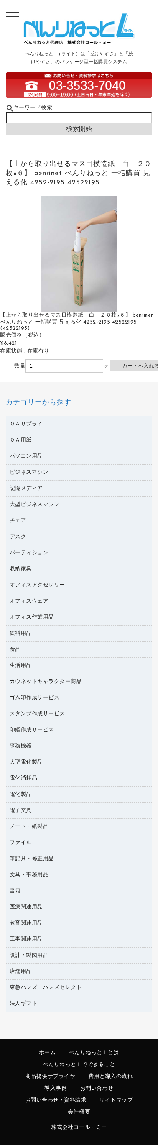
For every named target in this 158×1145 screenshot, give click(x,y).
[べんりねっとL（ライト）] (79, 43)
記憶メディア (26, 488)
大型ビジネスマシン (35, 505)
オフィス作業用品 (32, 617)
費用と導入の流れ (110, 1076)
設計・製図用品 (29, 955)
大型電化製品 (26, 762)
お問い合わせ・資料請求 (56, 1100)
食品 (15, 649)
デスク (18, 537)
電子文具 (21, 810)
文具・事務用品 (29, 875)
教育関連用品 (26, 923)
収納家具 (21, 569)
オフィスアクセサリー (37, 585)
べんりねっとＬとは (94, 1053)
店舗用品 (21, 971)
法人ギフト (24, 1004)
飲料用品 (21, 633)
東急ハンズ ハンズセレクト (46, 988)
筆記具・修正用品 (32, 859)
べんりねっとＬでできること (79, 1065)
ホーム (47, 1053)
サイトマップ (116, 1100)
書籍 (15, 891)
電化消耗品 (24, 778)
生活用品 (21, 666)
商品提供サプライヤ (50, 1076)
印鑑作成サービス (32, 730)
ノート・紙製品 (29, 827)
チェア (18, 521)
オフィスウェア (29, 601)
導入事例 (55, 1088)
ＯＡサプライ (26, 424)
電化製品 (21, 794)
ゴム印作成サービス (35, 698)
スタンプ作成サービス (37, 714)
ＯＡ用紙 (21, 440)
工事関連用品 (26, 939)
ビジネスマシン (29, 472)
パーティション (29, 553)
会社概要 (79, 1112)
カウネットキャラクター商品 (46, 682)
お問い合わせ (97, 1088)
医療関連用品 (26, 907)
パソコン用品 (26, 456)
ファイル (21, 843)
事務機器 (21, 746)
